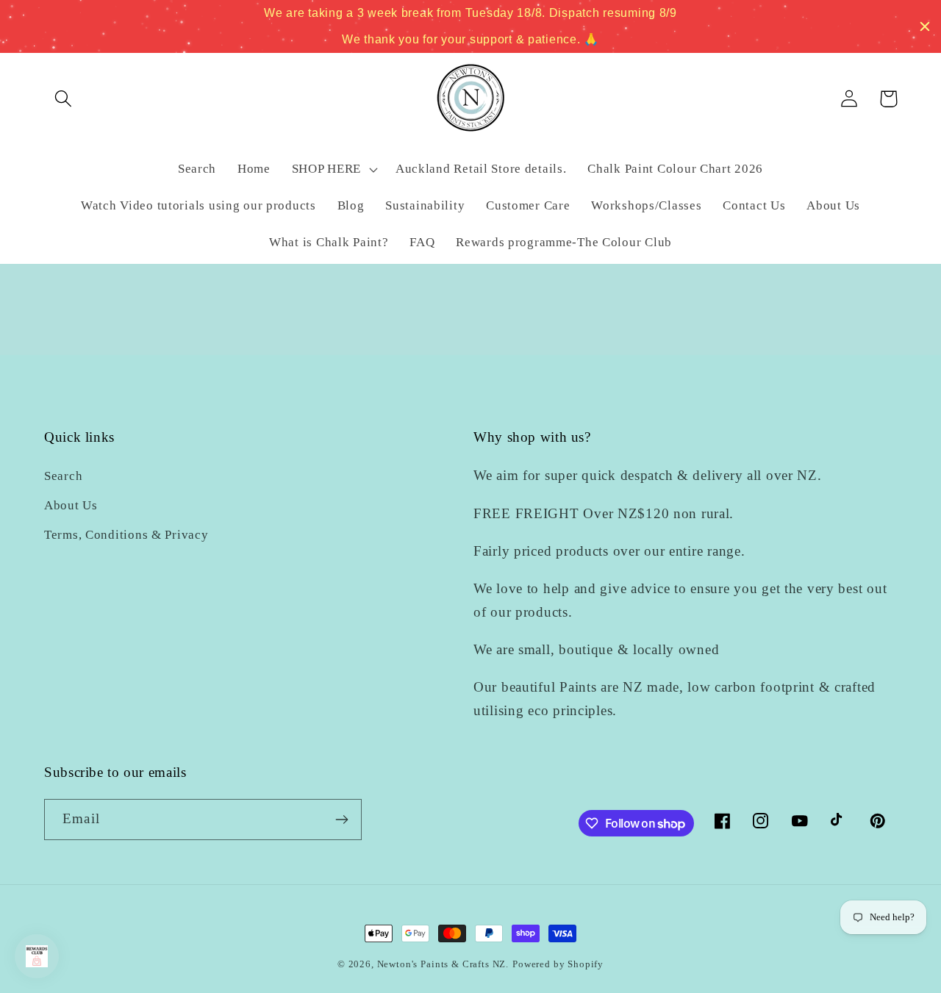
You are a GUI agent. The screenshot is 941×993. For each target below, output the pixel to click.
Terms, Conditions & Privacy (126, 535)
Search (63, 476)
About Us (71, 505)
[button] (63, 98)
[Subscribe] (341, 819)
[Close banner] (925, 26)
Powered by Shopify (558, 963)
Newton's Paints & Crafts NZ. (443, 963)
